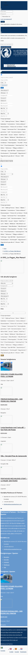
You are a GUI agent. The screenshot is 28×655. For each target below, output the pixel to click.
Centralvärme (11, 124)
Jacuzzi (10, 134)
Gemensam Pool (12, 129)
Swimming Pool (20, 145)
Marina (6, 137)
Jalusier (16, 134)
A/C (3, 121)
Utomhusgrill (13, 153)
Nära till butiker (13, 140)
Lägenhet (6, 562)
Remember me (6, 16)
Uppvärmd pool (21, 150)
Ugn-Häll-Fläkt (11, 150)
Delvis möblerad (20, 124)
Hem (5, 60)
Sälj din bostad (11, 66)
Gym (24, 132)
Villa (5, 567)
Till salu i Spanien (9, 62)
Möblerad (12, 137)
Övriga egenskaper (6, 118)
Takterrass (8, 148)
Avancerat (4, 85)
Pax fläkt (20, 142)
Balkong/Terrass (10, 121)
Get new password (5, 47)
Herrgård (6, 559)
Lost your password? (6, 19)
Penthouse (7, 565)
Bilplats (22, 121)
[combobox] (3, 650)
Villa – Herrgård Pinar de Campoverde (14, 456)
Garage (4, 129)
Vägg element (22, 153)
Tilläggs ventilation (18, 148)
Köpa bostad (11, 65)
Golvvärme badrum (16, 132)
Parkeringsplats (12, 142)
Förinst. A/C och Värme (16, 126)
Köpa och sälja (8, 63)
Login (2, 21)
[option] (12, 650)
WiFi (22, 156)
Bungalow (6, 557)
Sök (2, 87)
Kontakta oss (8, 69)
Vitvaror (18, 156)
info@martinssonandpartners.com (13, 504)
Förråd (25, 126)
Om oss (6, 68)
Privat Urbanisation (9, 145)
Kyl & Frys (21, 134)
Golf (9, 132)
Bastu (17, 121)
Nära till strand (22, 140)
